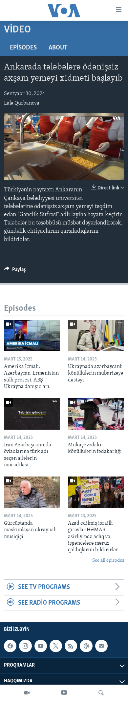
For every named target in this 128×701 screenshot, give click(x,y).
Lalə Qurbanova (21, 103)
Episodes (23, 48)
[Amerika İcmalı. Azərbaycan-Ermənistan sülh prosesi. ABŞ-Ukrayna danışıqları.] (32, 335)
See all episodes (108, 560)
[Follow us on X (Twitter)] (56, 646)
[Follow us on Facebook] (10, 646)
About (58, 48)
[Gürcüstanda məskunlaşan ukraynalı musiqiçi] (32, 492)
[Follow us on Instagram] (25, 646)
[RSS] (71, 646)
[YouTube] (64, 693)
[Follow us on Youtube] (40, 646)
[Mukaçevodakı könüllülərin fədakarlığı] (96, 414)
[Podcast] (86, 646)
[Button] (15, 271)
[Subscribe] (101, 646)
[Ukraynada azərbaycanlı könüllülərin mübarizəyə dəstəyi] (96, 335)
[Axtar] (101, 693)
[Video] (27, 693)
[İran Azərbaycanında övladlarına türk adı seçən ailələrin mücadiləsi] (32, 414)
